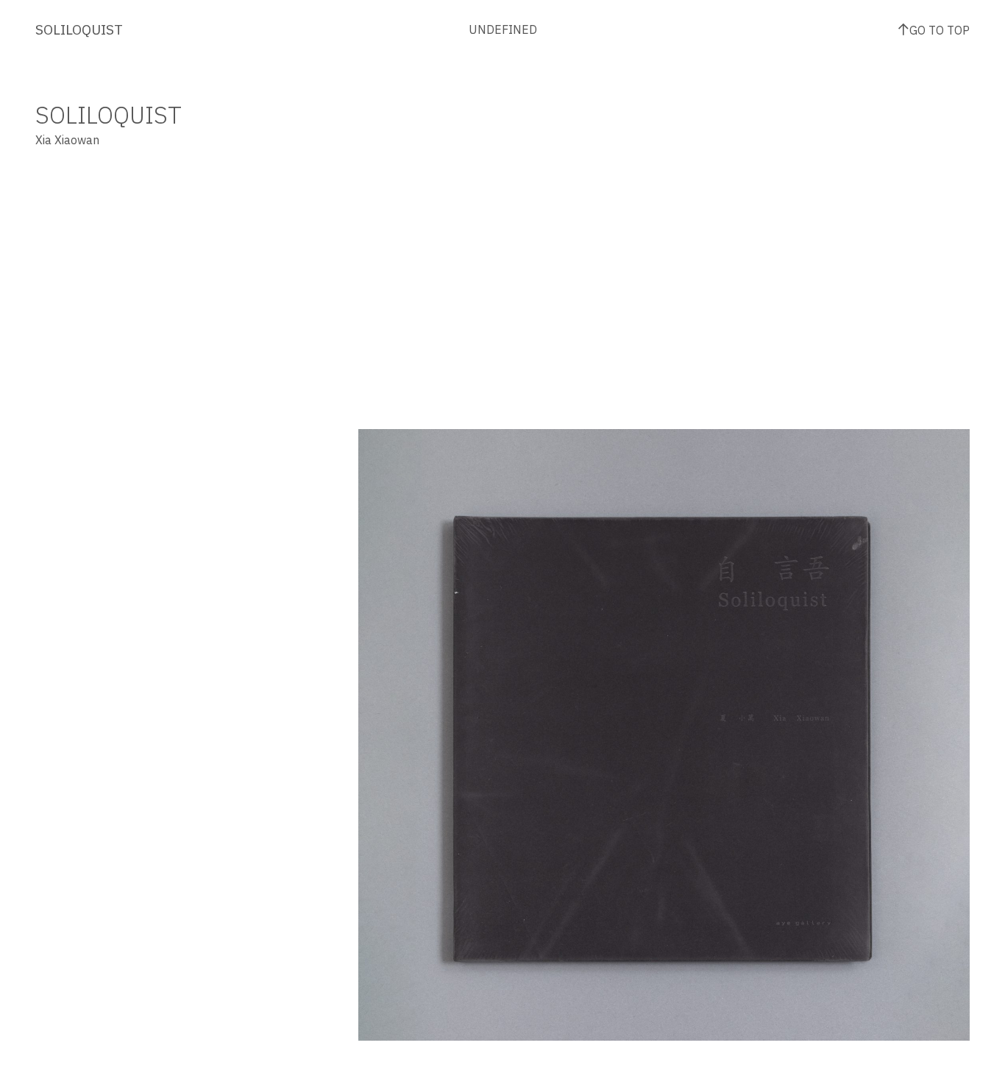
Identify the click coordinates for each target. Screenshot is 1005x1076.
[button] (511, 570)
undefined (503, 29)
